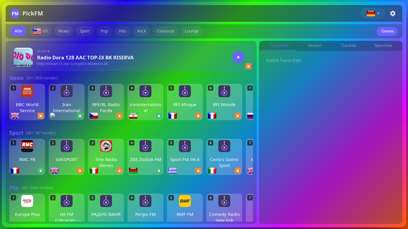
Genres (387, 31)
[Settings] (393, 13)
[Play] (238, 57)
